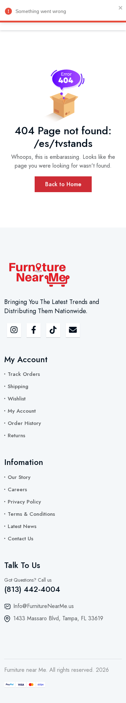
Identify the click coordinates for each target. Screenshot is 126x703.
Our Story (19, 477)
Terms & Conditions (31, 514)
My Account (22, 411)
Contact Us (20, 538)
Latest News (22, 526)
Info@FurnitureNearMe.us (43, 606)
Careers (17, 489)
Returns (16, 435)
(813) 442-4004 (32, 589)
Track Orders (24, 374)
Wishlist (17, 399)
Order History (24, 423)
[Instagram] (14, 330)
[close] (120, 7)
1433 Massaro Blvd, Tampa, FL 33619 (58, 618)
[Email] (73, 330)
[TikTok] (53, 330)
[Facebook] (34, 330)
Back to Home (63, 184)
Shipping (18, 386)
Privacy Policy (24, 502)
